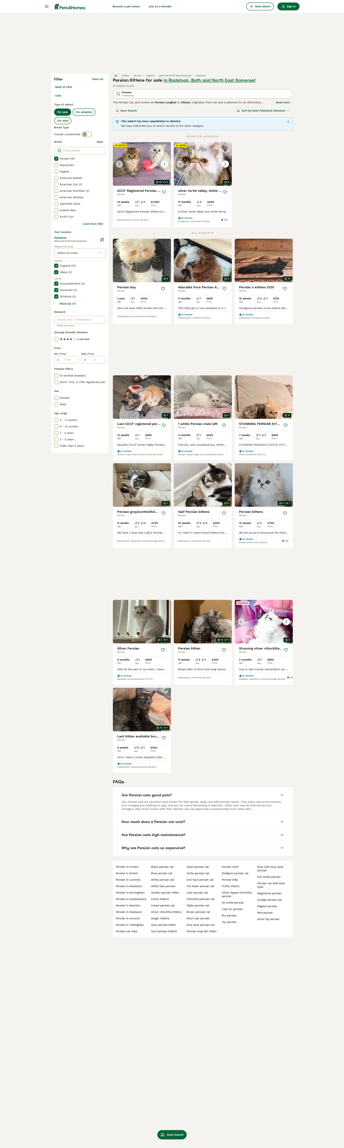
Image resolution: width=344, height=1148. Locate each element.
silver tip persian (268, 919)
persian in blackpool (129, 912)
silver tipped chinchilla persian (237, 894)
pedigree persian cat (235, 873)
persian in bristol (127, 873)
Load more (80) (93, 223)
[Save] (164, 192)
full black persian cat (200, 886)
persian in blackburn (129, 886)
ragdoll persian (267, 906)
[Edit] (102, 239)
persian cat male (126, 931)
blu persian (229, 915)
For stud (62, 120)
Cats (58, 95)
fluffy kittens (230, 886)
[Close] (288, 121)
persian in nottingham (130, 924)
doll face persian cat (200, 879)
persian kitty (230, 879)
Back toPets (63, 87)
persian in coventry (128, 879)
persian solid (230, 866)
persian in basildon (128, 905)
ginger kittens (160, 918)
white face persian (163, 886)
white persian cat (162, 879)
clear (100, 141)
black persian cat (162, 866)
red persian (265, 912)
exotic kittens (160, 899)
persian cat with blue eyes (271, 885)
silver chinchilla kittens (166, 912)
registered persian (269, 893)
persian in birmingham (130, 892)
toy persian (229, 922)
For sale (62, 112)
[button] (142, 164)
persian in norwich (128, 918)
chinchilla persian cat (200, 899)
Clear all (97, 79)
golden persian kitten (165, 892)
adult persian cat (198, 866)
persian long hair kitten (202, 931)
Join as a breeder (160, 6)
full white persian (269, 877)
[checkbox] (56, 158)
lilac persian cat (197, 892)
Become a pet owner (126, 6)
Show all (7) (67, 303)
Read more (283, 102)
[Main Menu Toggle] (46, 6)
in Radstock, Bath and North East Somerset (210, 80)
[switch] (87, 134)
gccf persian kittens (164, 931)
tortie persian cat (198, 873)
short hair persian (198, 918)
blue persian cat (161, 873)
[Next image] (164, 164)
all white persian (233, 902)
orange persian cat (269, 899)
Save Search (128, 110)
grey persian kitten (163, 924)
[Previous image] (119, 164)
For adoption (84, 112)
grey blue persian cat (200, 924)
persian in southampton (131, 899)
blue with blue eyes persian (270, 868)
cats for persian (232, 909)
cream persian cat (163, 905)
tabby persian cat (198, 905)
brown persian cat (198, 912)
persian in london (127, 866)
